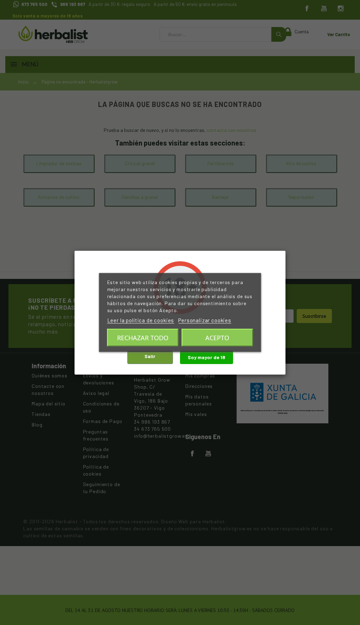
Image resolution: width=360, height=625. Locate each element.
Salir (149, 356)
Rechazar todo (142, 338)
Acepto (217, 338)
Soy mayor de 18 (206, 357)
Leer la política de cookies (140, 320)
